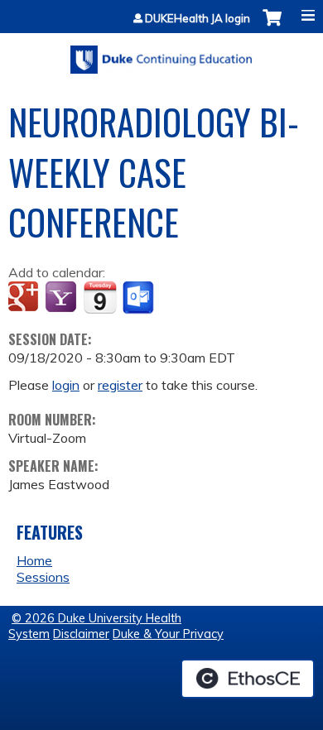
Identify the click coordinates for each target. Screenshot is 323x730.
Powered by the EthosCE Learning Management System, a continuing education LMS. (248, 679)
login (66, 385)
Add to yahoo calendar (63, 298)
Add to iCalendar (100, 297)
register (120, 385)
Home (34, 560)
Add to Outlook (140, 298)
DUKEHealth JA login (197, 18)
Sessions (43, 577)
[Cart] (272, 26)
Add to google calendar (25, 298)
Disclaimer (81, 634)
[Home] (161, 53)
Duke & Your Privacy (168, 634)
